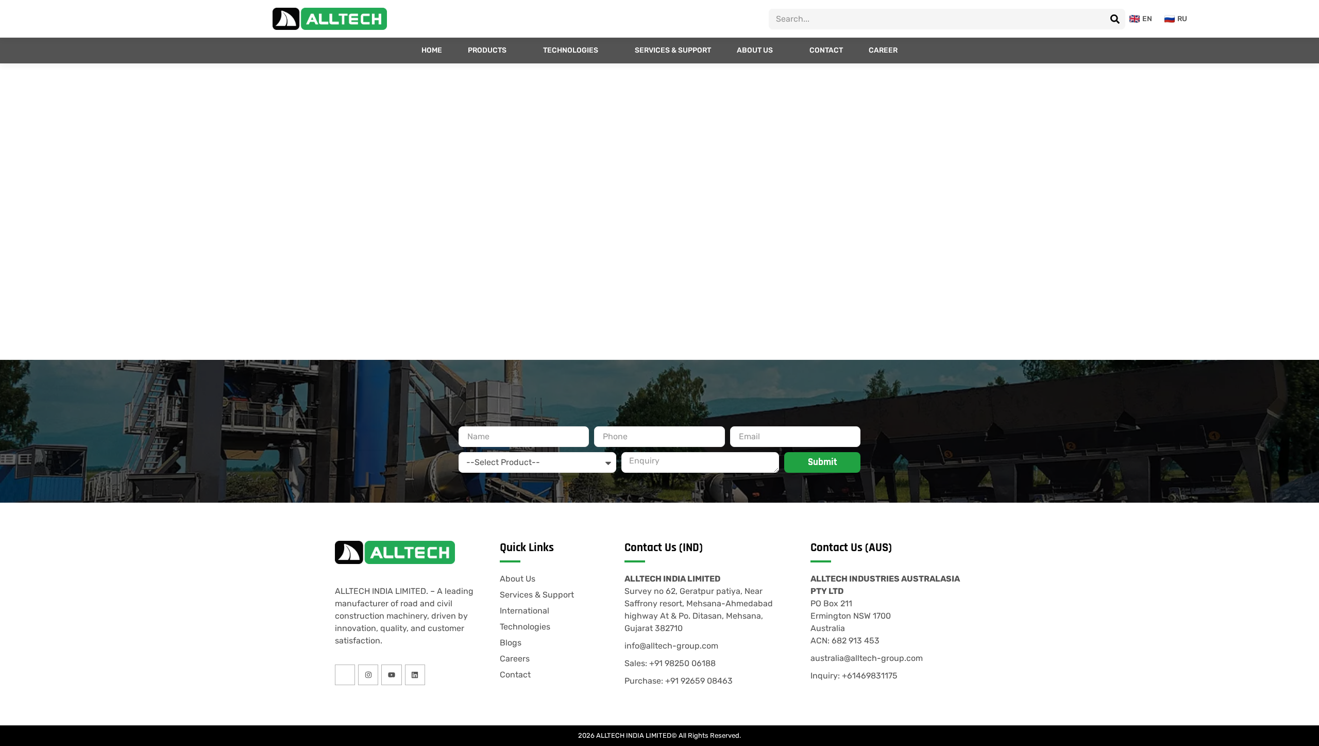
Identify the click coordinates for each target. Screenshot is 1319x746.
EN (1147, 18)
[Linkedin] (415, 675)
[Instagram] (368, 675)
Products (487, 50)
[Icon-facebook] (345, 675)
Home (431, 50)
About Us (755, 50)
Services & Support (673, 50)
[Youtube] (391, 675)
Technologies (570, 50)
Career (883, 50)
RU (1182, 18)
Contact (826, 50)
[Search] (1115, 19)
